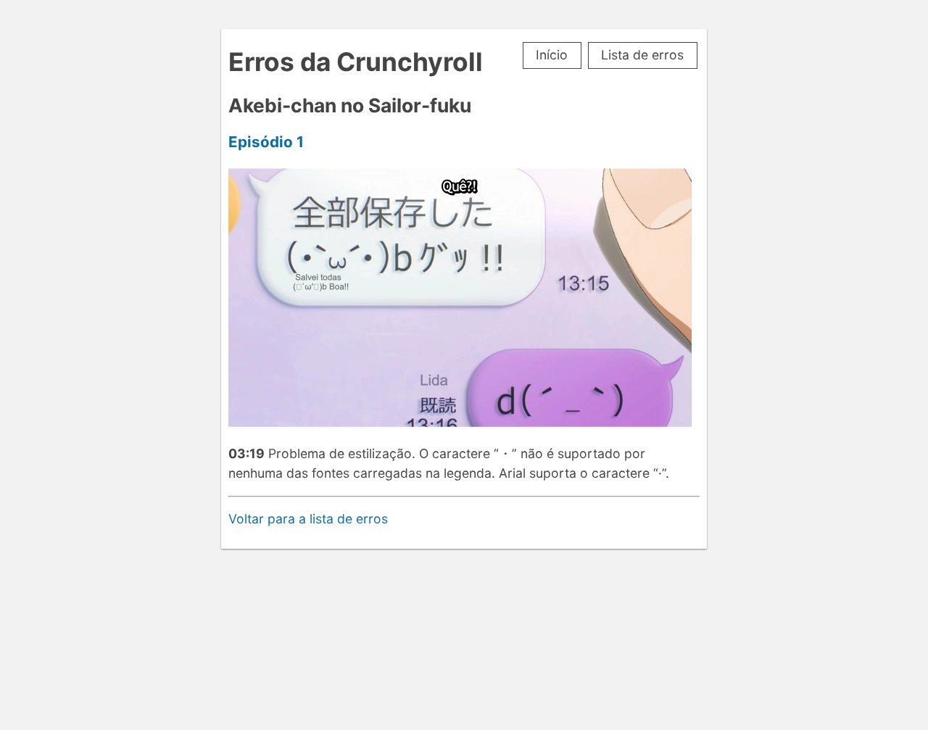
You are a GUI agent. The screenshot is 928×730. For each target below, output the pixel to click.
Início (552, 54)
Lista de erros (642, 54)
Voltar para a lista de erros (308, 518)
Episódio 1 (266, 142)
